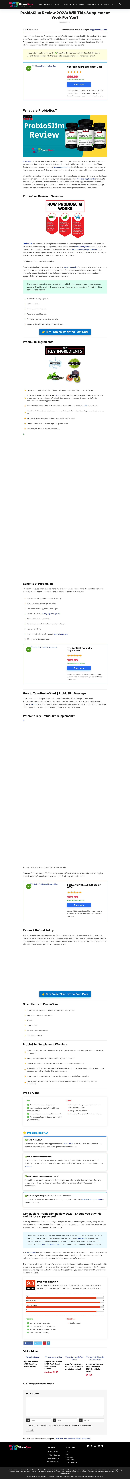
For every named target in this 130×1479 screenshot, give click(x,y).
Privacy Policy (70, 1459)
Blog (113, 4)
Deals (40, 4)
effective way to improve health (84, 250)
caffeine (87, 406)
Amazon (28, 1166)
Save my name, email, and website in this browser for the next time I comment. (61, 1425)
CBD (75, 4)
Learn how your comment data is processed (72, 1439)
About (67, 1451)
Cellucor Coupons (53, 1458)
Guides (56, 4)
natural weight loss (82, 247)
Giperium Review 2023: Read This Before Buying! (31, 1363)
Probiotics (27, 161)
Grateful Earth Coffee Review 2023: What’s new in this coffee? (74, 1366)
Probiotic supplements (86, 179)
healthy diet (82, 1238)
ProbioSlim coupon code (92, 1200)
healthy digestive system (51, 614)
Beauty (81, 4)
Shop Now (79, 84)
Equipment (90, 4)
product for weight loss (49, 1244)
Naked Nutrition (52, 1462)
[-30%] (44, 66)
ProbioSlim (27, 244)
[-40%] (44, 647)
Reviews (47, 4)
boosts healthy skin (61, 634)
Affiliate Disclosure (71, 1462)
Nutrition (66, 4)
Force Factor (68, 1144)
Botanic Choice (52, 1452)
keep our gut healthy (62, 167)
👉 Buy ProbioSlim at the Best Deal (65, 332)
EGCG (57, 395)
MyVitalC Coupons (53, 1455)
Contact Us (69, 1457)
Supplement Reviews (98, 30)
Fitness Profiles (103, 4)
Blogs (67, 1454)
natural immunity (70, 267)
